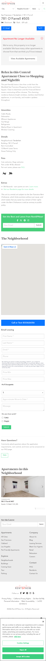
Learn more (33, 186)
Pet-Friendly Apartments (10, 550)
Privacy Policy (6, 598)
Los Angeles (5, 547)
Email (7, 28)
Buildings (4, 563)
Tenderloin (17, 15)
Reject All (23, 650)
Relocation (33, 553)
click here (17, 637)
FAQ (23, 167)
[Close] (43, 621)
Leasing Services (35, 543)
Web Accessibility (27, 601)
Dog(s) (6, 421)
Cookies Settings (23, 643)
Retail (31, 550)
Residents (33, 570)
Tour (2, 570)
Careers (32, 556)
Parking (4, 573)
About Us (32, 537)
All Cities (4, 537)
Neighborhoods (7, 560)
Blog (31, 540)
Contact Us (33, 573)
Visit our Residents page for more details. (19, 189)
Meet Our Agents (36, 547)
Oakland (4, 543)
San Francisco (6, 15)
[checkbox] (2, 417)
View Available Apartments (23, 59)
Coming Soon (6, 567)
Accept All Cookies (23, 657)
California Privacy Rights (22, 598)
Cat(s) (6, 418)
